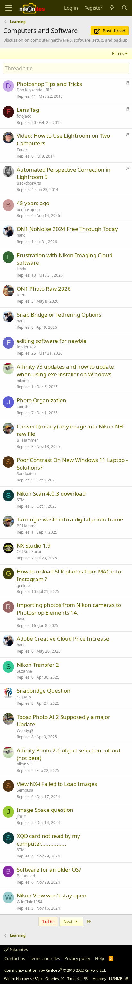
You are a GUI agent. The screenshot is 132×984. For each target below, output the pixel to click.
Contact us (14, 958)
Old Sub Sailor (29, 551)
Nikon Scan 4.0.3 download (51, 493)
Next (68, 921)
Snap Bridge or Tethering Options (59, 314)
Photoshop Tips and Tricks (49, 84)
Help (99, 958)
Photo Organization (41, 400)
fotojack (24, 116)
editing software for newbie (52, 340)
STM (21, 500)
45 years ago (33, 203)
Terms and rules (45, 958)
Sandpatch (26, 473)
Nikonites (18, 949)
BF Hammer (27, 440)
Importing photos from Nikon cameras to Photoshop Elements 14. (69, 608)
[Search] (124, 8)
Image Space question (45, 809)
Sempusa (25, 790)
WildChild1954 (29, 901)
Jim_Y (21, 816)
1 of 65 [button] (48, 921)
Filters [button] (118, 53)
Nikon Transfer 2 (38, 664)
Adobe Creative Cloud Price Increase (63, 638)
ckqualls (24, 697)
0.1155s (83, 978)
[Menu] (8, 8)
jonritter (24, 406)
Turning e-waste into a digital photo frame (70, 519)
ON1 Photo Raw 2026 (44, 288)
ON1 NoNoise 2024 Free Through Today (67, 229)
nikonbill (24, 380)
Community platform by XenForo (55, 970)
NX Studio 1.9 (34, 545)
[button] (127, 978)
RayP (21, 619)
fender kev (26, 347)
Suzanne (24, 671)
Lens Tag (28, 109)
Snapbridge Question (43, 690)
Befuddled (26, 876)
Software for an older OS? (49, 869)
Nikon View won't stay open (52, 895)
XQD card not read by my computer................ (48, 839)
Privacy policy (77, 958)
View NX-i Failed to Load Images (57, 784)
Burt (20, 295)
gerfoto (23, 585)
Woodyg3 (25, 730)
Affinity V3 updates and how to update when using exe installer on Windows (65, 370)
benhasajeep (28, 209)
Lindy (21, 269)
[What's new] (111, 8)
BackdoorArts (29, 183)
